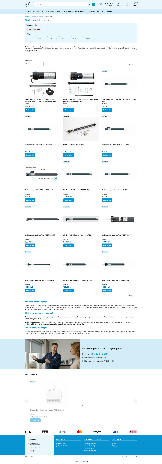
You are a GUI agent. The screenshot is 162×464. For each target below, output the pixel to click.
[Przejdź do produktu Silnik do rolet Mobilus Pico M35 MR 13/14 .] (42, 219)
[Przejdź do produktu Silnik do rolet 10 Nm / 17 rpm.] (81, 129)
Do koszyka (30, 110)
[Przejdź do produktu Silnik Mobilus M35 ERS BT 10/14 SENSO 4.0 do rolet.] (119, 84)
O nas (114, 443)
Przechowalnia (60, 447)
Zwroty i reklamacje (90, 450)
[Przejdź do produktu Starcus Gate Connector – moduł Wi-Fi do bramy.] (53, 394)
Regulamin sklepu (89, 445)
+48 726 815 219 (98, 353)
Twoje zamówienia (61, 445)
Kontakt (114, 447)
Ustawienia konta (61, 443)
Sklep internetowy (80, 461)
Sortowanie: (28, 60)
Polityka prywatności (90, 443)
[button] (93, 4)
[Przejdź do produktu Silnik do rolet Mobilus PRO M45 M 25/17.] (81, 264)
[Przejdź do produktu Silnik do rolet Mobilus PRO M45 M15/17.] (119, 264)
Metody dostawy (89, 449)
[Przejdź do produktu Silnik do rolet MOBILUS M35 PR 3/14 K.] (42, 174)
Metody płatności (89, 447)
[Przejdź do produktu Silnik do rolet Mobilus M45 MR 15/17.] (119, 174)
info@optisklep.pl (35, 451)
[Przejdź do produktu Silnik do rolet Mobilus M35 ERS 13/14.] (42, 129)
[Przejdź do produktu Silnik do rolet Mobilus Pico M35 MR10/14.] (81, 219)
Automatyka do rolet (37, 16)
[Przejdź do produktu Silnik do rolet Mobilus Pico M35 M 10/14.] (119, 219)
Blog (113, 445)
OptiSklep (27, 16)
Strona (130, 64)
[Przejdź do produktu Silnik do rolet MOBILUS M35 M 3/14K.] (119, 129)
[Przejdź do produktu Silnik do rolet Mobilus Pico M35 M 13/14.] (42, 264)
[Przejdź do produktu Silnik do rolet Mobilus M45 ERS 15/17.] (81, 174)
